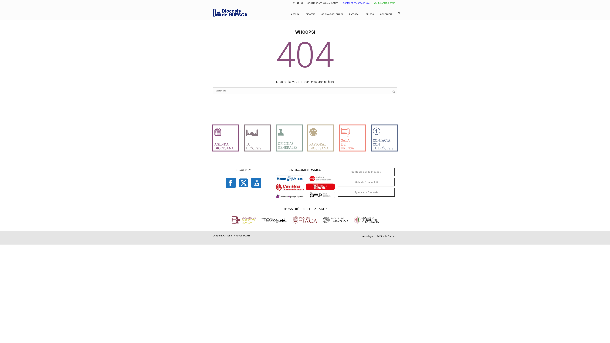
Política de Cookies (386, 236)
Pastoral (354, 14)
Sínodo (370, 14)
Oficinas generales (332, 14)
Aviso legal (367, 236)
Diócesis (310, 14)
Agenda (295, 14)
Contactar (386, 14)
